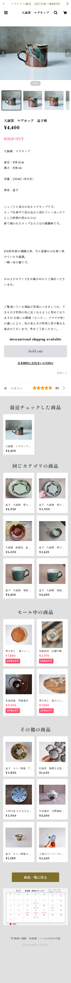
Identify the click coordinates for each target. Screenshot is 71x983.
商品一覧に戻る (35, 877)
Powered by (31, 944)
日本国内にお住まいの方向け (35, 363)
